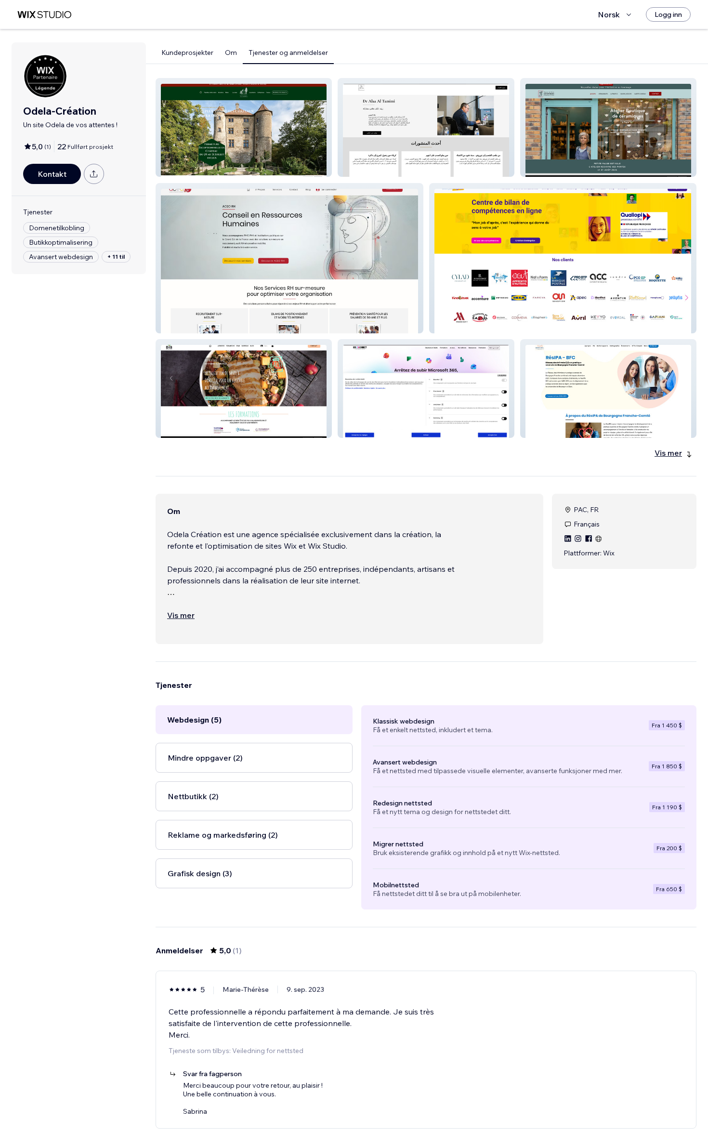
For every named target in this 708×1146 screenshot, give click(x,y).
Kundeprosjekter (187, 52)
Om (231, 52)
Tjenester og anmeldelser (288, 52)
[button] (244, 127)
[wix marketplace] (44, 14)
